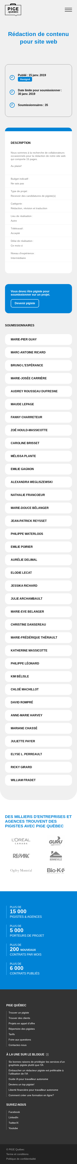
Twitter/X (13, 1122)
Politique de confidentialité (21, 1159)
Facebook (14, 1112)
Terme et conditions (17, 1154)
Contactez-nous (18, 1045)
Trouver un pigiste (19, 1012)
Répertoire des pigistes (22, 1028)
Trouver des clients (19, 1018)
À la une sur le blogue (25, 1054)
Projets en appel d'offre (22, 1023)
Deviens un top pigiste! (21, 1084)
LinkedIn (13, 1117)
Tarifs (12, 1034)
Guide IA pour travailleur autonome (28, 1079)
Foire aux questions (20, 1039)
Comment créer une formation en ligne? (31, 1095)
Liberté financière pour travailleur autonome (33, 1089)
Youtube (13, 1128)
